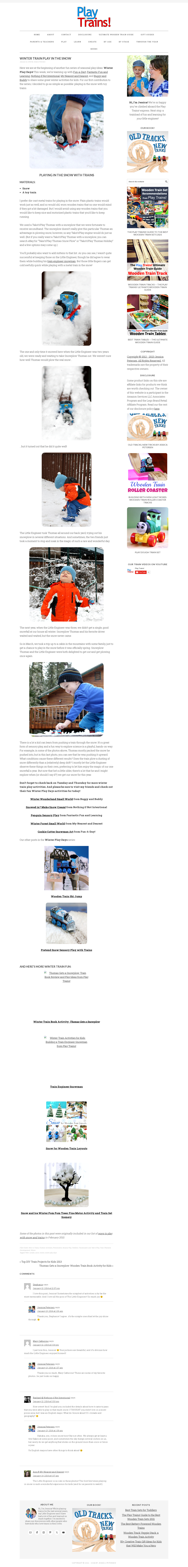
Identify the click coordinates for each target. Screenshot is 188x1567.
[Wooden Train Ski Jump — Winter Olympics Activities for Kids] (66, 868)
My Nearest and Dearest (74, 76)
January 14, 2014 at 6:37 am (46, 1475)
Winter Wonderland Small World (51, 799)
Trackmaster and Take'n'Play (89, 1248)
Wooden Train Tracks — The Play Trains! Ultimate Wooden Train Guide (147, 287)
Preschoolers (57, 1248)
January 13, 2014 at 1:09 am (50, 1430)
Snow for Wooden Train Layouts (66, 1148)
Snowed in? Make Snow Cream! (46, 807)
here (157, 408)
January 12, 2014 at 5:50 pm (46, 1401)
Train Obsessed (105, 1248)
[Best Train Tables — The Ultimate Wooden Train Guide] (147, 334)
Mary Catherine (41, 1341)
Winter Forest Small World (48, 823)
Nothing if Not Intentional (45, 76)
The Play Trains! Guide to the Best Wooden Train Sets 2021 (147, 233)
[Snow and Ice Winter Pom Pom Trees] (66, 1185)
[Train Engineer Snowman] (66, 1058)
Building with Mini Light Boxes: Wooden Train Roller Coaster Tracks (148, 500)
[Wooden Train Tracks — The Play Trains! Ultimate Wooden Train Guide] (147, 279)
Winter (33, 1250)
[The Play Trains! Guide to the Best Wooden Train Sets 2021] (147, 227)
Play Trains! (94, 17)
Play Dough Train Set (148, 552)
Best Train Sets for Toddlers (141, 1510)
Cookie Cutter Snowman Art (55, 831)
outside (32, 1253)
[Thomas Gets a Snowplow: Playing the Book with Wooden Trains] (66, 993)
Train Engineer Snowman (66, 1086)
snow (37, 1253)
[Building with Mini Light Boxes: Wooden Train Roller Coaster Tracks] (147, 492)
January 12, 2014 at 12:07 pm (46, 1288)
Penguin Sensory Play (45, 815)
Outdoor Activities (45, 1248)
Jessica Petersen (46, 1307)
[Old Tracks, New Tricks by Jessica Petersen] (147, 439)
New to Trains (34, 1248)
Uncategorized (25, 1250)
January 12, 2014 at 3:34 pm (46, 1345)
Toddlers (75, 1248)
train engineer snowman (61, 261)
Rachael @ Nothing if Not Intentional (51, 1397)
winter (42, 1253)
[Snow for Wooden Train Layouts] (66, 1121)
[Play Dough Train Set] (147, 547)
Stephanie (38, 1284)
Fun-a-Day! (79, 72)
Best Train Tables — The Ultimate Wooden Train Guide (147, 340)
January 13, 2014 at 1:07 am (50, 1367)
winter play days (51, 1253)
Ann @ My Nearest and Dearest (48, 1472)
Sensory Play (66, 1248)
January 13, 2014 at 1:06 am (50, 1311)
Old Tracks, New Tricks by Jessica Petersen (147, 446)
